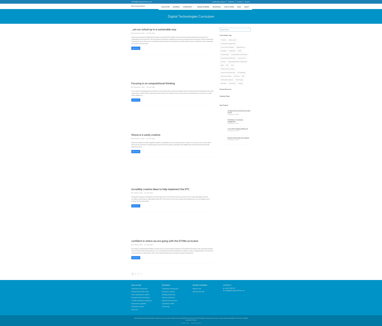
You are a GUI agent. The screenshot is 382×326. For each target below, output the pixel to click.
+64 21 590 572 (230, 288)
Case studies (229, 7)
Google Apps (225, 54)
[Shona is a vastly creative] (144, 121)
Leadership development (139, 289)
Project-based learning (228, 72)
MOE (222, 65)
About (246, 7)
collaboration (232, 40)
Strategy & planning (168, 294)
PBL (227, 65)
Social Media (241, 72)
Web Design (239, 80)
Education (166, 7)
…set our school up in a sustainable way (153, 29)
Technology (166, 306)
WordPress (232, 83)
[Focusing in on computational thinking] (141, 69)
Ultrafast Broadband (227, 80)
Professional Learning (227, 69)
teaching (236, 76)
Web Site (223, 83)
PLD (232, 65)
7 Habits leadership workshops (141, 300)
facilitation (232, 51)
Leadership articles (137, 306)
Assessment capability (138, 303)
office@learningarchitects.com (141, 2)
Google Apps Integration (228, 58)
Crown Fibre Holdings (227, 47)
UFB (243, 76)
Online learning (203, 7)
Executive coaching (168, 292)
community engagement (228, 43)
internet (223, 61)
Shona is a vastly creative (145, 134)
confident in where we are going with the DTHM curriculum (164, 240)
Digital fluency (240, 47)
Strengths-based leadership (140, 297)
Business (176, 7)
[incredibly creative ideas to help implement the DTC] (142, 174)
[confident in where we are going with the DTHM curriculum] (142, 227)
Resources (217, 7)
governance (242, 58)
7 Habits (223, 40)
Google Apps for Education (239, 54)
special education (226, 76)
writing (240, 83)
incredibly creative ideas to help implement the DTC (160, 189)
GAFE (239, 51)
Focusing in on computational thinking (153, 83)
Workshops (187, 7)
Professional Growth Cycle (140, 292)
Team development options (140, 294)
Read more (136, 48)
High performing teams (169, 300)
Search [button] (247, 2)
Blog (239, 7)
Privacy (194, 320)
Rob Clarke (152, 33)
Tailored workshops (168, 297)
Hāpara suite (196, 289)
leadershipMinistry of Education (237, 61)
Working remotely (198, 292)
